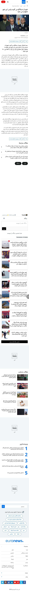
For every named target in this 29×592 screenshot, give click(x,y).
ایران (5, 530)
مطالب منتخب (23, 372)
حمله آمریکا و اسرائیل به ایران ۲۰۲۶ (14, 519)
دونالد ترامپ (23, 527)
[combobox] (14, 506)
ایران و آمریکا (13, 527)
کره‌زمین (12, 553)
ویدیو (27, 563)
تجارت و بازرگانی (24, 553)
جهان (21, 6)
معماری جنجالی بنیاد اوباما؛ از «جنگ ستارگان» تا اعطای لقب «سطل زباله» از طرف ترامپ (17, 146)
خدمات (26, 573)
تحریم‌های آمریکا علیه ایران (10, 523)
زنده (3, 1)
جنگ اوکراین (21, 523)
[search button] (3, 506)
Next (27, 556)
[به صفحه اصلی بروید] (23, 2)
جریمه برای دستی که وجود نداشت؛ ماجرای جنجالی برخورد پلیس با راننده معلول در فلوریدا (16, 157)
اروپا (27, 550)
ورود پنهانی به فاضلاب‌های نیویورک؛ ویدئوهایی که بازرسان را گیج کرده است (16, 152)
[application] (14, 23)
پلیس (25, 163)
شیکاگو (18, 163)
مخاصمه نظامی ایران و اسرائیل (14, 516)
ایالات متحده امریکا (15, 6)
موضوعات (26, 546)
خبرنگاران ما (25, 566)
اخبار (24, 6)
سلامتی (11, 534)
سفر (27, 559)
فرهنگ (12, 559)
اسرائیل (5, 527)
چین (24, 530)
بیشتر (27, 577)
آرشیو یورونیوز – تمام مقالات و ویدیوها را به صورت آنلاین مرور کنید (8, 567)
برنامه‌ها (12, 563)
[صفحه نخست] (27, 6)
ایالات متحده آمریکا (15, 530)
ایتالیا (18, 534)
